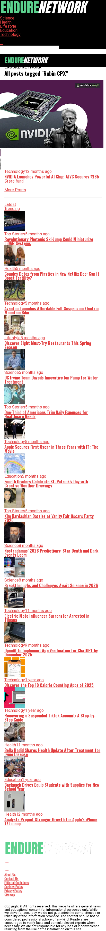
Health (6, 22)
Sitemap (9, 895)
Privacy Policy (13, 890)
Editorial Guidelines (16, 882)
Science (7, 18)
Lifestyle (8, 26)
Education (8, 30)
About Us (10, 874)
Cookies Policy (13, 886)
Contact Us (11, 878)
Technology (10, 34)
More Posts (15, 189)
